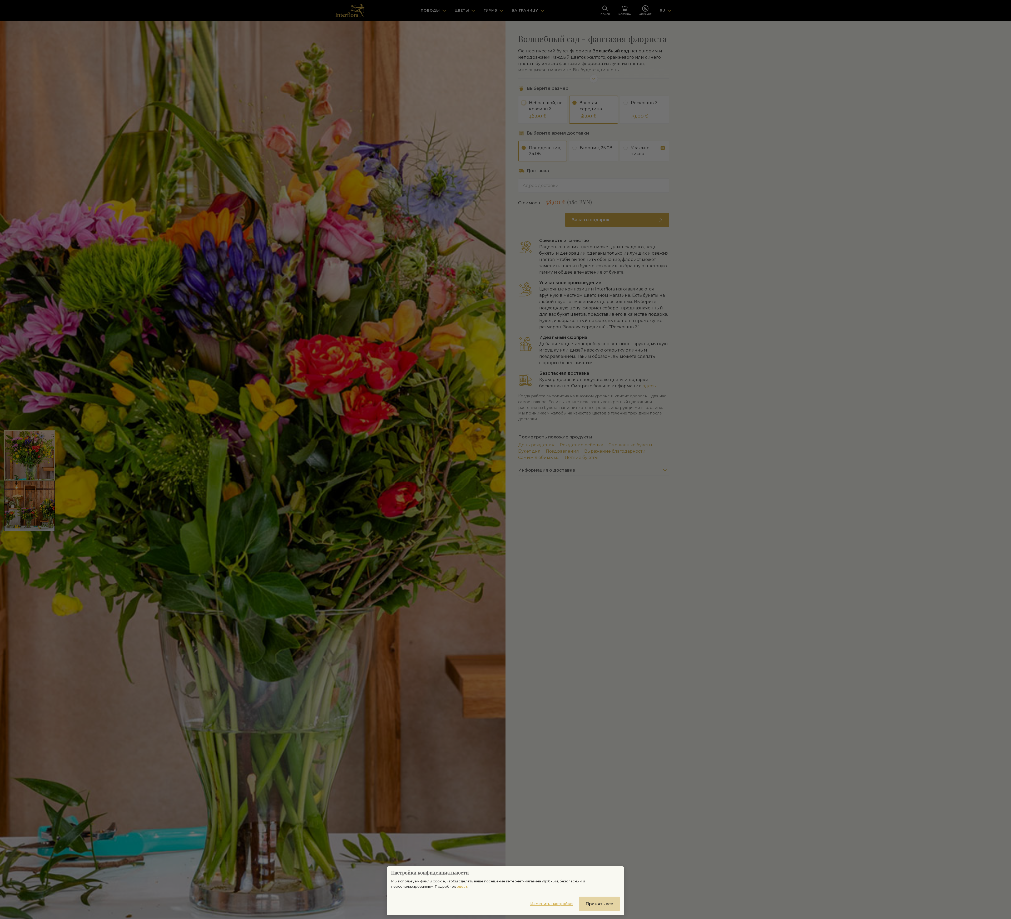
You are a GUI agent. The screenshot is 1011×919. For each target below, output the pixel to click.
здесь (462, 886)
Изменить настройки (551, 903)
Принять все (599, 903)
